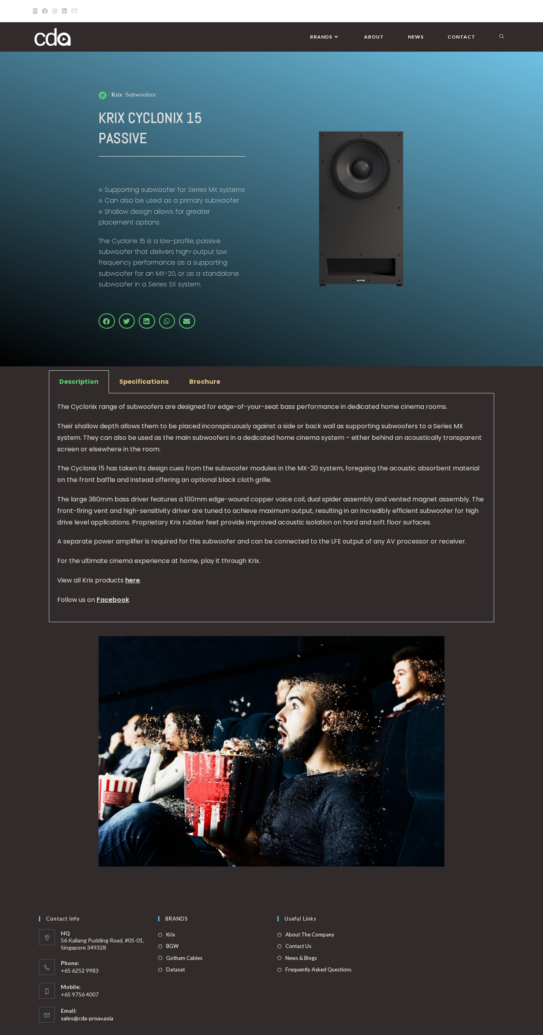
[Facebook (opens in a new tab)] (45, 11)
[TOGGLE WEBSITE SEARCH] (501, 37)
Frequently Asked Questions (318, 969)
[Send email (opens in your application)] (74, 11)
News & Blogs (301, 958)
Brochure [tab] (204, 381)
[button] (107, 321)
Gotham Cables (184, 958)
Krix (170, 934)
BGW (172, 946)
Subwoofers (140, 94)
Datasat (175, 969)
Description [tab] (79, 381)
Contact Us (298, 946)
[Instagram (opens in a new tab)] (55, 11)
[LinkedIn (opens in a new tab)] (64, 11)
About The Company (309, 934)
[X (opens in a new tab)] (36, 11)
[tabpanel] (271, 507)
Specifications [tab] (144, 381)
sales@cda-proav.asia (87, 1018)
